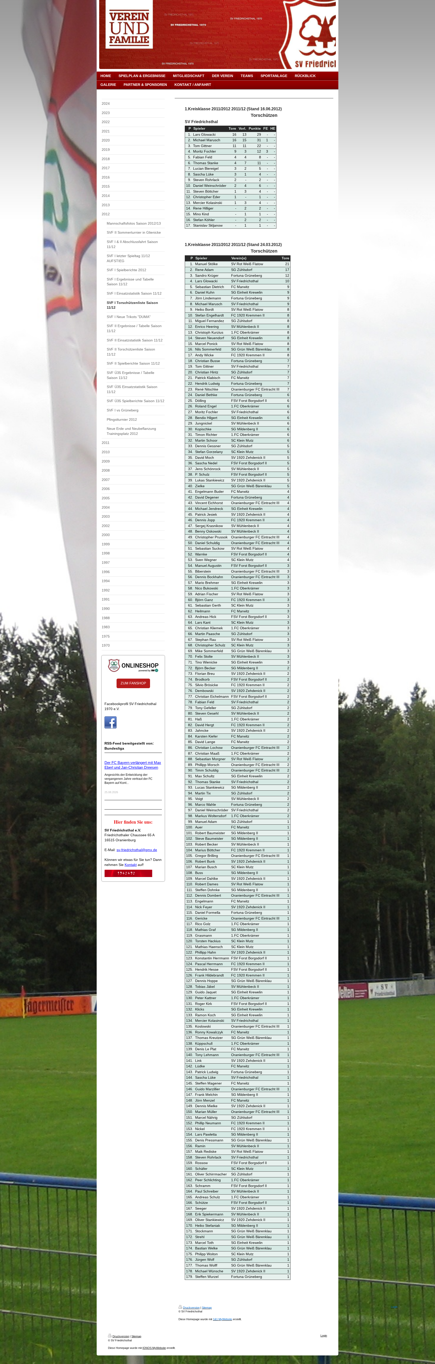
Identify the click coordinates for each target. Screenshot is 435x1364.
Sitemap (136, 1336)
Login (323, 1335)
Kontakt (131, 865)
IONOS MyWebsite (154, 1347)
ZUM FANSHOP (133, 683)
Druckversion (121, 1336)
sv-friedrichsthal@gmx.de (137, 850)
